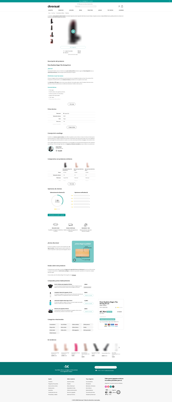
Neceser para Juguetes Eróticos (61, 308)
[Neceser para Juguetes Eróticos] (50, 310)
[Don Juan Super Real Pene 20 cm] (65, 347)
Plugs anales (52, 327)
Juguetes (50, 10)
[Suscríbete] (115, 367)
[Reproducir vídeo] (74, 260)
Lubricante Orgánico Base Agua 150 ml (63, 300)
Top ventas (110, 10)
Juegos (100, 10)
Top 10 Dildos (64, 324)
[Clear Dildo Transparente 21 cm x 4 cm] (116, 347)
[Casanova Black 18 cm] (106, 347)
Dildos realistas (75, 324)
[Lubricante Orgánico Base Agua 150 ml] (50, 302)
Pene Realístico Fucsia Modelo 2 (76, 353)
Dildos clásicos (75, 327)
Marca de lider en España (86, 1)
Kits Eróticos (89, 388)
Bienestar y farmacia (90, 386)
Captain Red (66, 113)
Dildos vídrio (63, 330)
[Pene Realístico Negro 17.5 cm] (96, 347)
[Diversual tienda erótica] (58, 6)
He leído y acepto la (105, 370)
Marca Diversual (71, 386)
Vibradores (88, 383)
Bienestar (60, 10)
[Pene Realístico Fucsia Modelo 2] (76, 347)
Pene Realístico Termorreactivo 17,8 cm (85, 354)
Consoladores (52, 324)
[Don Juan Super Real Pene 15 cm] (55, 347)
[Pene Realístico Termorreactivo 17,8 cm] (86, 347)
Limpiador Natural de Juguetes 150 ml (63, 292)
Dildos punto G (87, 324)
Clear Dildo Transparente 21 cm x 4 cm (116, 354)
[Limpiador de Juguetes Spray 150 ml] (50, 294)
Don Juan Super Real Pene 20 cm (65, 353)
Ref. (100, 313)
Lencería (71, 10)
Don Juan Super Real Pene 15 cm (55, 353)
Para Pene (90, 10)
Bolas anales (63, 327)
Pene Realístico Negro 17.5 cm (96, 353)
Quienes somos (70, 381)
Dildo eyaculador (87, 330)
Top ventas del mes (90, 392)
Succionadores (89, 381)
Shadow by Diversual (90, 394)
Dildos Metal (52, 330)
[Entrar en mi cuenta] (119, 6)
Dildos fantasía (53, 333)
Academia (121, 10)
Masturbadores (89, 390)
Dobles (85, 327)
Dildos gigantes (75, 330)
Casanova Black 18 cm (106, 353)
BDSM (80, 10)
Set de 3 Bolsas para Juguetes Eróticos (63, 284)
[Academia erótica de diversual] (111, 387)
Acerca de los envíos (53, 386)
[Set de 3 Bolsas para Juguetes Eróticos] (50, 286)
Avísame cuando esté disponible (107, 319)
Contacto (50, 381)
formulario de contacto (61, 17)
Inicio (49, 13)
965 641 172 (116, 321)
